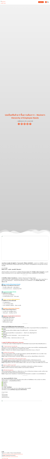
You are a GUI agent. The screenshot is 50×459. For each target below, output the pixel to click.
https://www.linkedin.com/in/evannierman (10, 456)
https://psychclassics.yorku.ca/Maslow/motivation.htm (13, 454)
